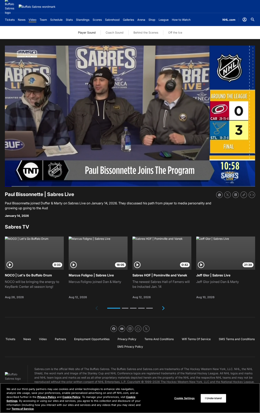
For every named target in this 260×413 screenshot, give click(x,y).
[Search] (252, 19)
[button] (113, 308)
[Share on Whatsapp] (219, 195)
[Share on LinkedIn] (235, 195)
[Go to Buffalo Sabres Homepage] (37, 6)
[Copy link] (243, 195)
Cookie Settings (184, 398)
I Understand (213, 398)
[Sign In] (244, 19)
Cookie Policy (71, 397)
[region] (130, 398)
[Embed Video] (252, 195)
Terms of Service (23, 408)
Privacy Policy (46, 397)
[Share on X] (227, 195)
